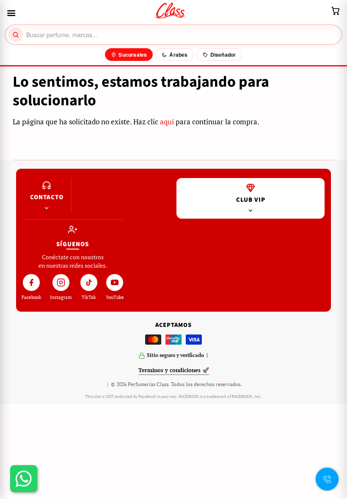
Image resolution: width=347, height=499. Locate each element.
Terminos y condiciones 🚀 (173, 370)
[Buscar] (15, 34)
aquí (167, 121)
